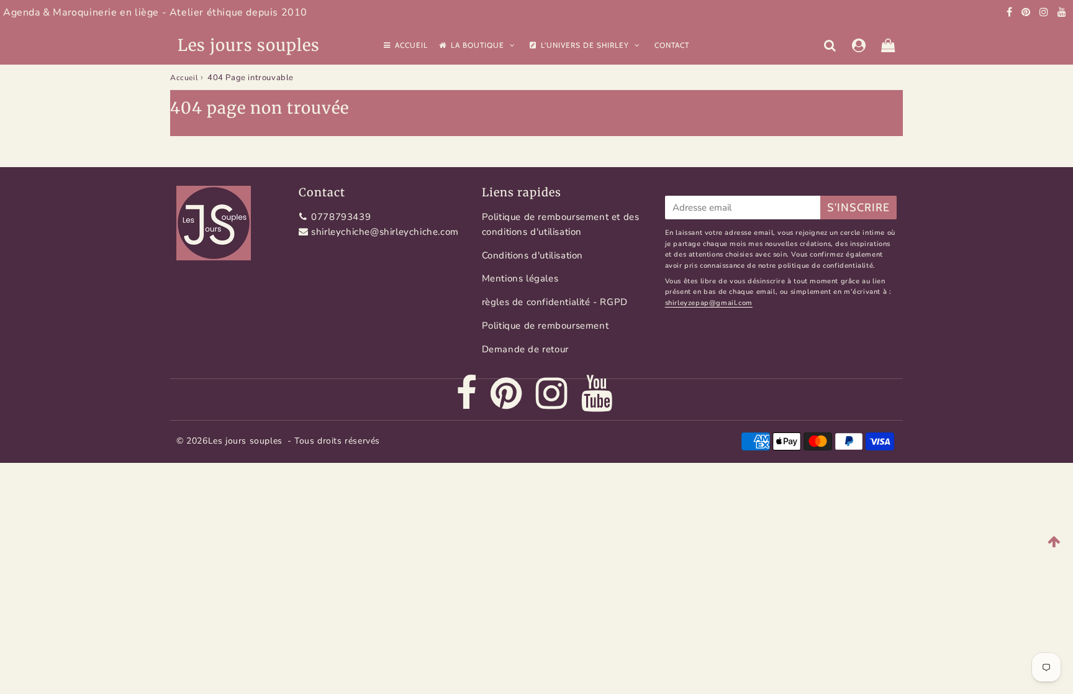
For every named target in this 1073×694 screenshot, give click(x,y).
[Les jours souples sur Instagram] (1045, 12)
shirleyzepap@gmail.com (709, 303)
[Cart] (888, 45)
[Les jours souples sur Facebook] (1011, 12)
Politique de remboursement (545, 325)
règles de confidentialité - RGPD (555, 302)
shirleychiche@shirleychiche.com (385, 232)
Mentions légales (520, 278)
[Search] (830, 45)
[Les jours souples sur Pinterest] (1027, 12)
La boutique (479, 45)
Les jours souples (249, 45)
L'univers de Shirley (586, 45)
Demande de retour (525, 349)
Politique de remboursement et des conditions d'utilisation (561, 224)
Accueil (411, 45)
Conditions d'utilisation (532, 255)
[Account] (859, 45)
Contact (671, 45)
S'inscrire (858, 207)
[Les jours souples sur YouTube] (1062, 12)
